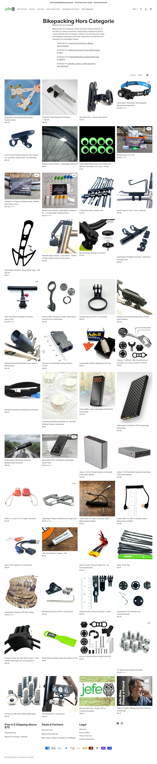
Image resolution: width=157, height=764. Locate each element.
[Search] (140, 9)
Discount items (47, 730)
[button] (140, 75)
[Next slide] (36, 97)
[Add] (111, 111)
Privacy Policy (84, 732)
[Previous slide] (8, 97)
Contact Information (86, 739)
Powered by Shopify (26, 757)
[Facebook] (117, 723)
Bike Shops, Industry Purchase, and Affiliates (59, 738)
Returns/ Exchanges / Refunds (16, 737)
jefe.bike (14, 757)
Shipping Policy (10, 733)
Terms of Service (85, 736)
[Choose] (37, 112)
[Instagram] (121, 723)
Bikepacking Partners (50, 734)
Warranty (82, 729)
